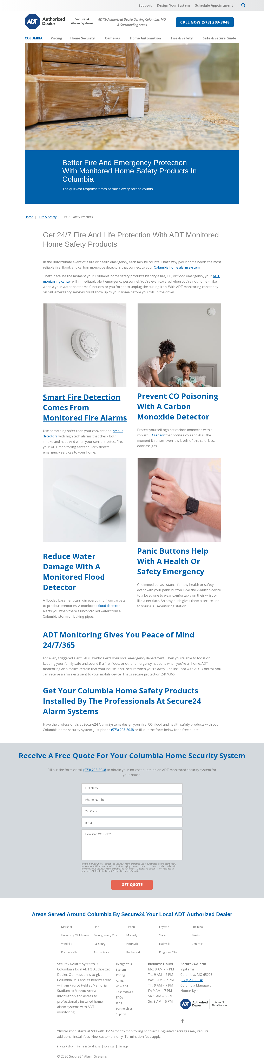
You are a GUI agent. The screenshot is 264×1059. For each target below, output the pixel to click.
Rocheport (133, 952)
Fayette (164, 927)
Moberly (131, 935)
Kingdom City (168, 952)
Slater (163, 935)
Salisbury (99, 944)
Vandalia (66, 944)
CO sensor (156, 435)
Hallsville (164, 944)
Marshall (66, 927)
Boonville (132, 944)
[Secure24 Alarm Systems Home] (59, 21)
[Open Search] (243, 5)
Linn (96, 927)
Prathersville (69, 952)
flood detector (109, 605)
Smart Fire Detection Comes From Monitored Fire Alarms (85, 407)
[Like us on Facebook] (182, 1021)
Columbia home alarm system (177, 267)
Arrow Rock (101, 952)
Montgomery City (105, 935)
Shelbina (197, 927)
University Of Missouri (75, 935)
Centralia (197, 944)
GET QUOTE (132, 884)
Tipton (130, 927)
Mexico (196, 935)
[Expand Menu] (97, 38)
